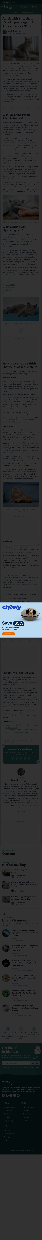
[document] (21, 620)
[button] (39, 605)
